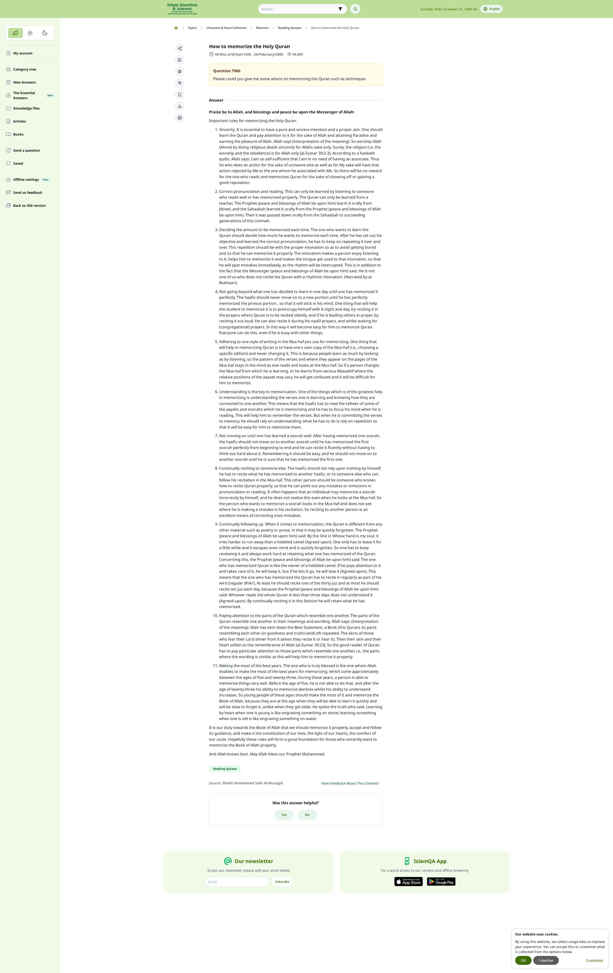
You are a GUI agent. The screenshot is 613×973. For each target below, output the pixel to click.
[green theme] (15, 33)
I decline (546, 960)
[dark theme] (44, 33)
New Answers (24, 82)
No (307, 814)
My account (23, 53)
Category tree (24, 69)
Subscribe (282, 882)
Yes (284, 814)
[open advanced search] (340, 9)
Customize (594, 960)
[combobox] (299, 9)
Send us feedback (27, 192)
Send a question (26, 150)
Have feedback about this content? (350, 783)
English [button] (494, 9)
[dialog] (560, 948)
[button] (180, 48)
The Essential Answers (33, 95)
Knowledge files (26, 108)
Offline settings (30, 179)
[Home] (176, 28)
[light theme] (30, 33)
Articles (19, 121)
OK (523, 960)
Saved (18, 163)
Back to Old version (29, 205)
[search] (355, 9)
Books (18, 134)
